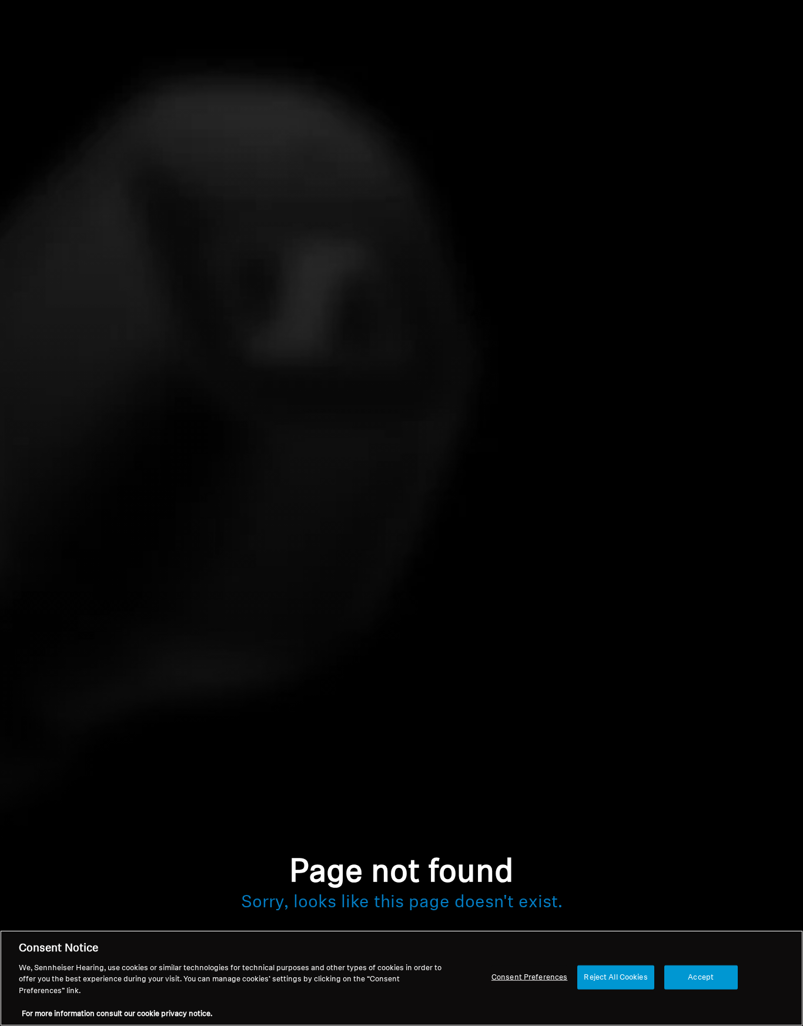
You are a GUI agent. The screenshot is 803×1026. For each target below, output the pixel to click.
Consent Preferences (529, 977)
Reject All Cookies (615, 977)
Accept (701, 977)
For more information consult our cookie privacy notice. (117, 1014)
